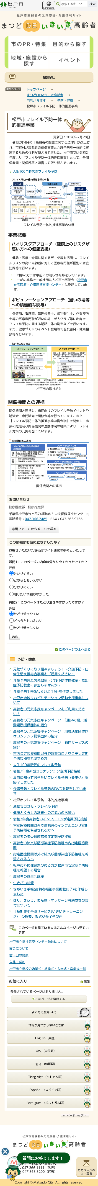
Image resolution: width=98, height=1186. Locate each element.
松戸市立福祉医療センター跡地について (38, 941)
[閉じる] (5, 1151)
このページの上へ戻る (75, 649)
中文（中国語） (46, 1051)
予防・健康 (65, 100)
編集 (87, 981)
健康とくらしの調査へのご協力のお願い (44, 812)
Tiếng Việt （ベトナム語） (46, 1077)
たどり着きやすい (26, 614)
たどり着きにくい (26, 627)
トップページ (36, 89)
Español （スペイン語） (46, 1089)
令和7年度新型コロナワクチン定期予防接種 (46, 771)
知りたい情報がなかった (31, 594)
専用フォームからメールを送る (34, 529)
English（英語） (46, 1038)
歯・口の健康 (18, 955)
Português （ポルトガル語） (46, 1102)
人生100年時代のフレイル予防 (35, 171)
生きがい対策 (23, 883)
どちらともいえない (28, 580)
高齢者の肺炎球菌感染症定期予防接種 (42, 836)
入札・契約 (17, 962)
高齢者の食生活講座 (28, 876)
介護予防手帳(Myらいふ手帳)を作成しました (48, 691)
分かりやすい (23, 573)
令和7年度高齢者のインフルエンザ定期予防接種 (50, 819)
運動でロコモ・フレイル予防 (35, 806)
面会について (18, 948)
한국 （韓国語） (46, 1064)
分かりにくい (23, 587)
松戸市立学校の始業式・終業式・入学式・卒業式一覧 (47, 968)
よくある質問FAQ (44, 1012)
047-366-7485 (36, 519)
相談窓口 (49, 77)
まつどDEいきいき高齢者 (45, 95)
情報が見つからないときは (46, 1025)
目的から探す (36, 100)
